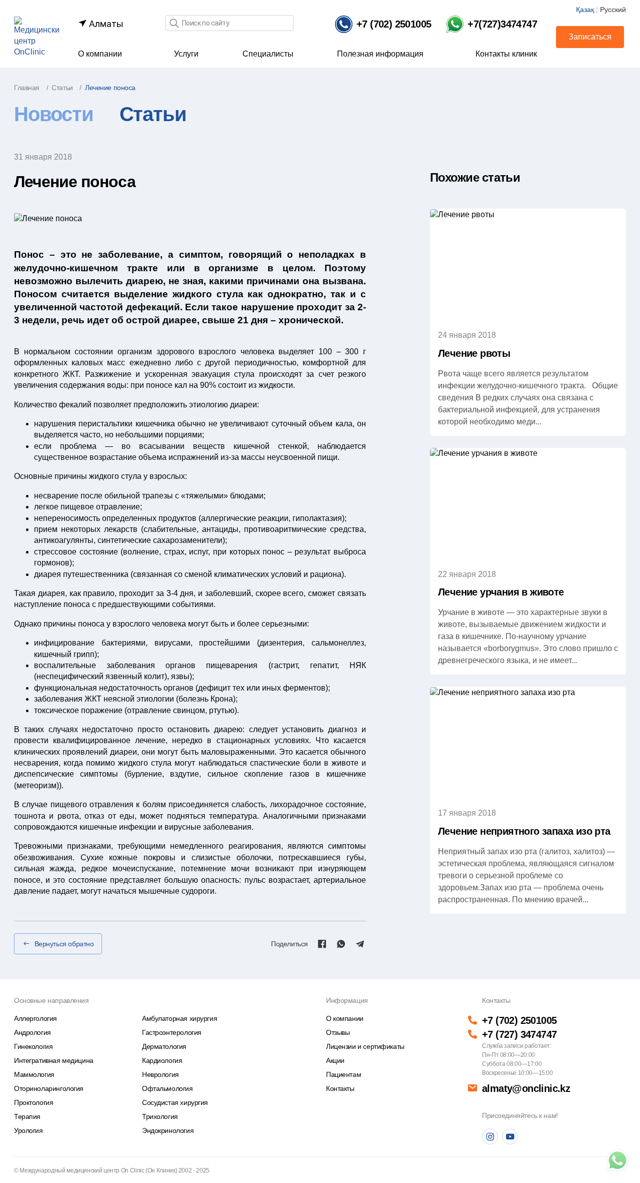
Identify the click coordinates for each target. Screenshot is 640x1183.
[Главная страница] (36, 37)
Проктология (33, 1102)
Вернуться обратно (64, 944)
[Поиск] (174, 24)
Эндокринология (168, 1130)
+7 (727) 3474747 (519, 1034)
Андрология (32, 1032)
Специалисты (268, 54)
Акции (335, 1060)
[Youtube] (510, 1136)
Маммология (34, 1074)
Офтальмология (167, 1088)
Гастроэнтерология (172, 1032)
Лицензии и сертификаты (365, 1046)
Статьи (153, 114)
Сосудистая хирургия (175, 1102)
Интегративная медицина (54, 1060)
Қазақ (585, 10)
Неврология (160, 1074)
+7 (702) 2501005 (519, 1020)
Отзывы (338, 1032)
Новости (54, 114)
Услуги (186, 54)
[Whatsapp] (341, 944)
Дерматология (164, 1046)
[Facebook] (322, 944)
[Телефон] (617, 1160)
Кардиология (162, 1060)
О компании (100, 54)
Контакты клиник (506, 54)
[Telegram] (360, 944)
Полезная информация (380, 54)
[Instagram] (490, 1136)
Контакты (340, 1088)
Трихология (160, 1116)
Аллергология (35, 1018)
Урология (28, 1130)
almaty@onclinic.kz (526, 1088)
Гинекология (33, 1046)
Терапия (27, 1116)
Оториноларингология (49, 1088)
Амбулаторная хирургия (179, 1018)
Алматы (105, 24)
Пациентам (343, 1074)
